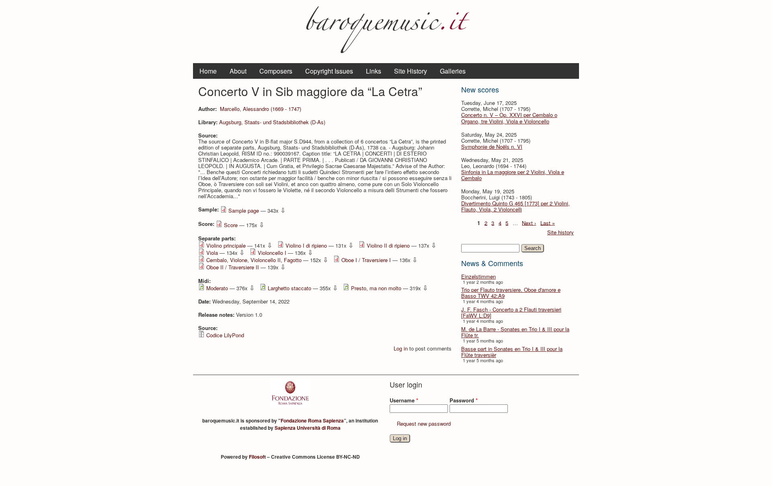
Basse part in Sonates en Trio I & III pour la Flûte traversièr (512, 352)
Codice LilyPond (225, 335)
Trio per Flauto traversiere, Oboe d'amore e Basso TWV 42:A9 (511, 293)
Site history (560, 232)
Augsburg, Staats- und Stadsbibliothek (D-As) (272, 122)
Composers (275, 71)
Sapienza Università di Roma (308, 427)
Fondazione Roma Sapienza (312, 420)
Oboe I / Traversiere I (366, 260)
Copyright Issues (329, 71)
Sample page (243, 210)
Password (464, 400)
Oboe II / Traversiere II (232, 267)
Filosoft (257, 456)
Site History (410, 71)
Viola (212, 252)
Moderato (217, 288)
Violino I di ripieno (306, 245)
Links (373, 71)
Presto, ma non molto (376, 288)
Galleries (453, 71)
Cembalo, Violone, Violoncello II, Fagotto (254, 260)
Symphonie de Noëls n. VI (491, 146)
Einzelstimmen (478, 276)
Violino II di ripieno (388, 245)
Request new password (424, 423)
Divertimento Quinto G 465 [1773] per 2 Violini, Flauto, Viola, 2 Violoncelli (515, 206)
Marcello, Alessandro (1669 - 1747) (260, 109)
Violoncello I (272, 252)
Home (208, 71)
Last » (547, 222)
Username (404, 400)
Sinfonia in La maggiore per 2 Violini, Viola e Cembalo (512, 175)
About (238, 71)
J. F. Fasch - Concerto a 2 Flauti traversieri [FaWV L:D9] (511, 312)
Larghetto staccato (289, 288)
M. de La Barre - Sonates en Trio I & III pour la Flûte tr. (515, 332)
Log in (401, 348)
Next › (529, 222)
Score (231, 225)
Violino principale (226, 245)
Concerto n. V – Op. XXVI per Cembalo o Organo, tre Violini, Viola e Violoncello (509, 118)
